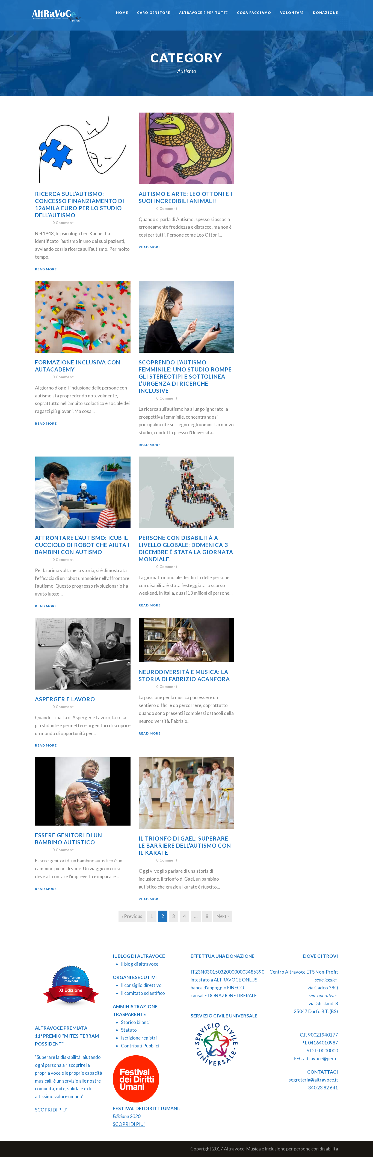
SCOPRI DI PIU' (51, 1110)
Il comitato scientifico (143, 993)
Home (122, 12)
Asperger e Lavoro (65, 699)
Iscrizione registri (139, 1038)
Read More (46, 269)
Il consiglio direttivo (141, 985)
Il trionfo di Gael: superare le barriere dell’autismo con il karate (185, 845)
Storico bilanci (135, 1022)
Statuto (129, 1030)
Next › (223, 916)
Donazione (325, 12)
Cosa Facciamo (254, 12)
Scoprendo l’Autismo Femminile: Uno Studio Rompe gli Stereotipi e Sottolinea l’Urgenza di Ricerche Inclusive (185, 376)
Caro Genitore (153, 12)
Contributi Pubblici (140, 1046)
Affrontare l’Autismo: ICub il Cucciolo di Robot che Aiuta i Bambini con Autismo (82, 544)
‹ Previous (132, 916)
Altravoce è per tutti (203, 12)
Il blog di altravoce (139, 964)
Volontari (292, 12)
